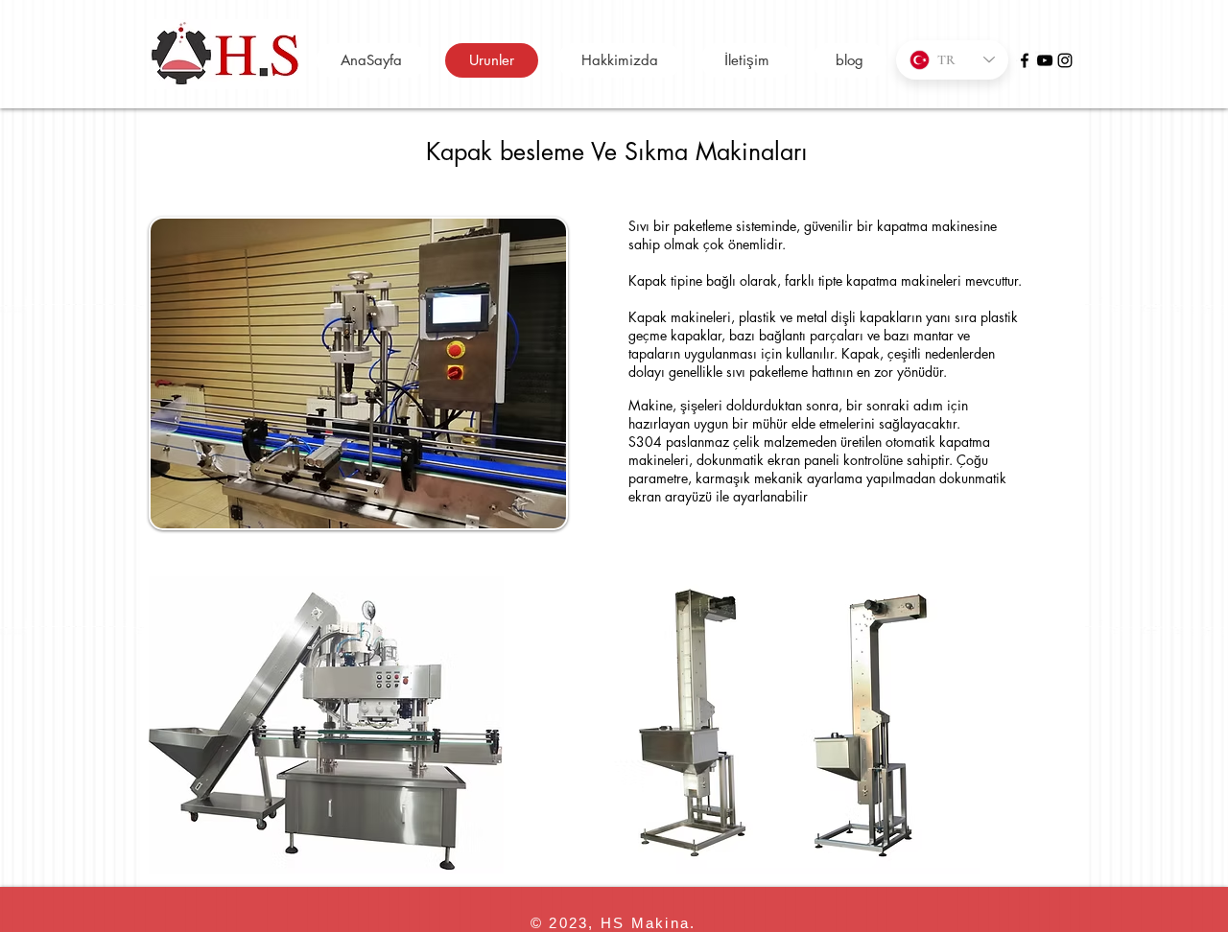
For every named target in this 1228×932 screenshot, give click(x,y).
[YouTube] (1044, 60)
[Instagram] (1064, 60)
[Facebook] (1024, 60)
